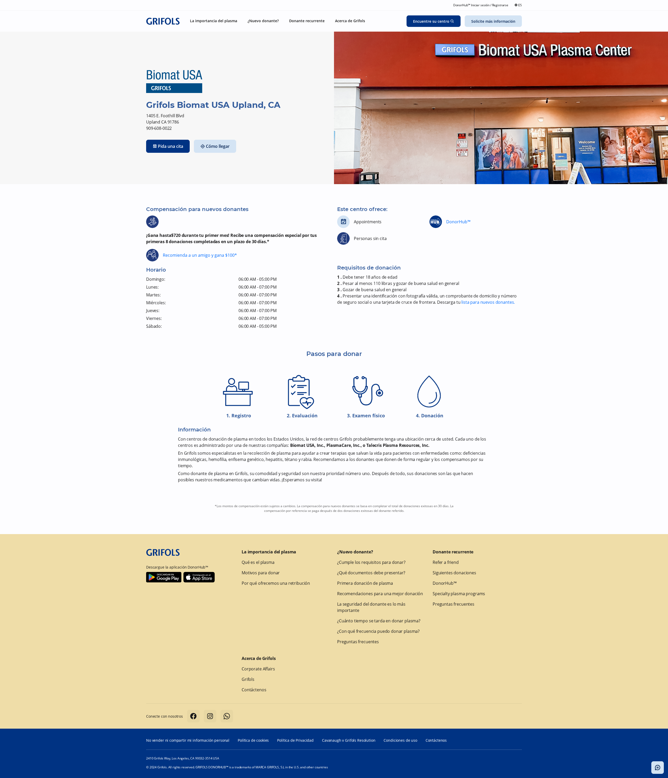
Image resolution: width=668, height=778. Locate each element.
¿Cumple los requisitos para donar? (371, 562)
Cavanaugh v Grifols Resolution (348, 740)
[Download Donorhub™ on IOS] (199, 577)
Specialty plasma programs (459, 593)
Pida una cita (170, 146)
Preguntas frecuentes (358, 642)
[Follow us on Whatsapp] (226, 716)
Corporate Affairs (258, 669)
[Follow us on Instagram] (210, 716)
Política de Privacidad (295, 740)
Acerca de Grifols (259, 658)
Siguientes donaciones (454, 573)
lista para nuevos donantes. (488, 302)
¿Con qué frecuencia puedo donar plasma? (378, 631)
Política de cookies (253, 740)
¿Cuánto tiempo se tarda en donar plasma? (378, 621)
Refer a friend (446, 562)
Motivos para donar (261, 573)
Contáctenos (254, 690)
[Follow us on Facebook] (193, 716)
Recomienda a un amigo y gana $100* (200, 255)
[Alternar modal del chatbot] (657, 767)
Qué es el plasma (258, 562)
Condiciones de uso (400, 740)
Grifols (248, 679)
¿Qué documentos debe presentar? (371, 573)
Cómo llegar (218, 146)
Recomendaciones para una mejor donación (380, 593)
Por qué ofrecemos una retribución (276, 583)
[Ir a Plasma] (163, 21)
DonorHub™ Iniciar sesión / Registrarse (480, 5)
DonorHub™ (458, 222)
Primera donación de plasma (365, 583)
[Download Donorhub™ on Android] (163, 577)
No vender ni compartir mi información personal (187, 740)
